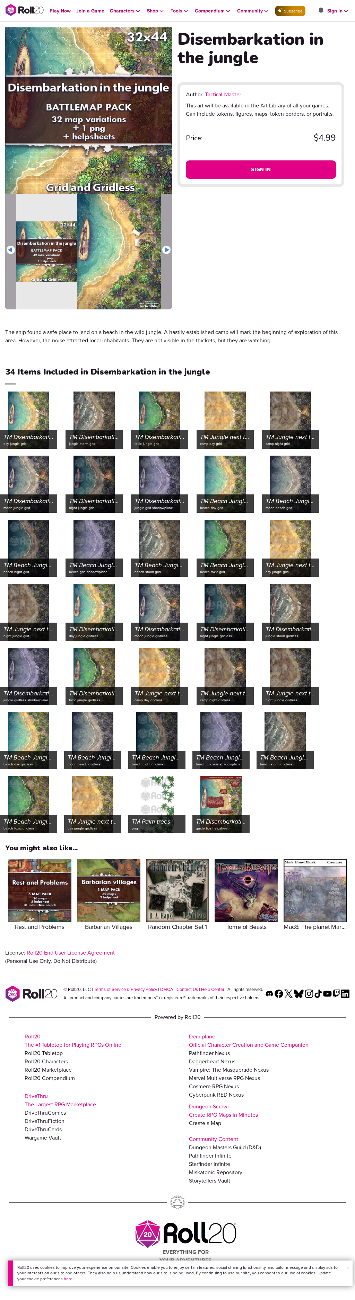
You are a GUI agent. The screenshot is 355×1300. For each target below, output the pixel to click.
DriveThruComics (45, 1113)
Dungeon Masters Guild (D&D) (225, 1147)
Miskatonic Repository (215, 1172)
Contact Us (187, 989)
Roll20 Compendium (50, 1078)
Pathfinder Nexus (209, 1053)
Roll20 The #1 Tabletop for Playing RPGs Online (73, 1041)
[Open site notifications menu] (320, 11)
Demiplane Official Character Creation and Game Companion (249, 1041)
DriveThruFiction (44, 1121)
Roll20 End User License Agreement (71, 953)
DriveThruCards (43, 1129)
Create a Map (205, 1123)
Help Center (212, 989)
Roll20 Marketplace (48, 1070)
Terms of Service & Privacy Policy (125, 989)
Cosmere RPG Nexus (214, 1086)
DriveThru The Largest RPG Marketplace (60, 1100)
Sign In (261, 169)
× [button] (347, 1268)
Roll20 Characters (46, 1061)
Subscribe (293, 11)
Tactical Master (223, 94)
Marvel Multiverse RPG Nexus (224, 1078)
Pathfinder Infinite (210, 1156)
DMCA (166, 989)
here (68, 1279)
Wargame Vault (43, 1138)
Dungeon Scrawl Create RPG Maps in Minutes (223, 1111)
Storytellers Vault (209, 1181)
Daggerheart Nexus (212, 1061)
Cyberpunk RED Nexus (216, 1095)
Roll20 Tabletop (44, 1053)
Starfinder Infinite (209, 1164)
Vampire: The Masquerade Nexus (229, 1070)
